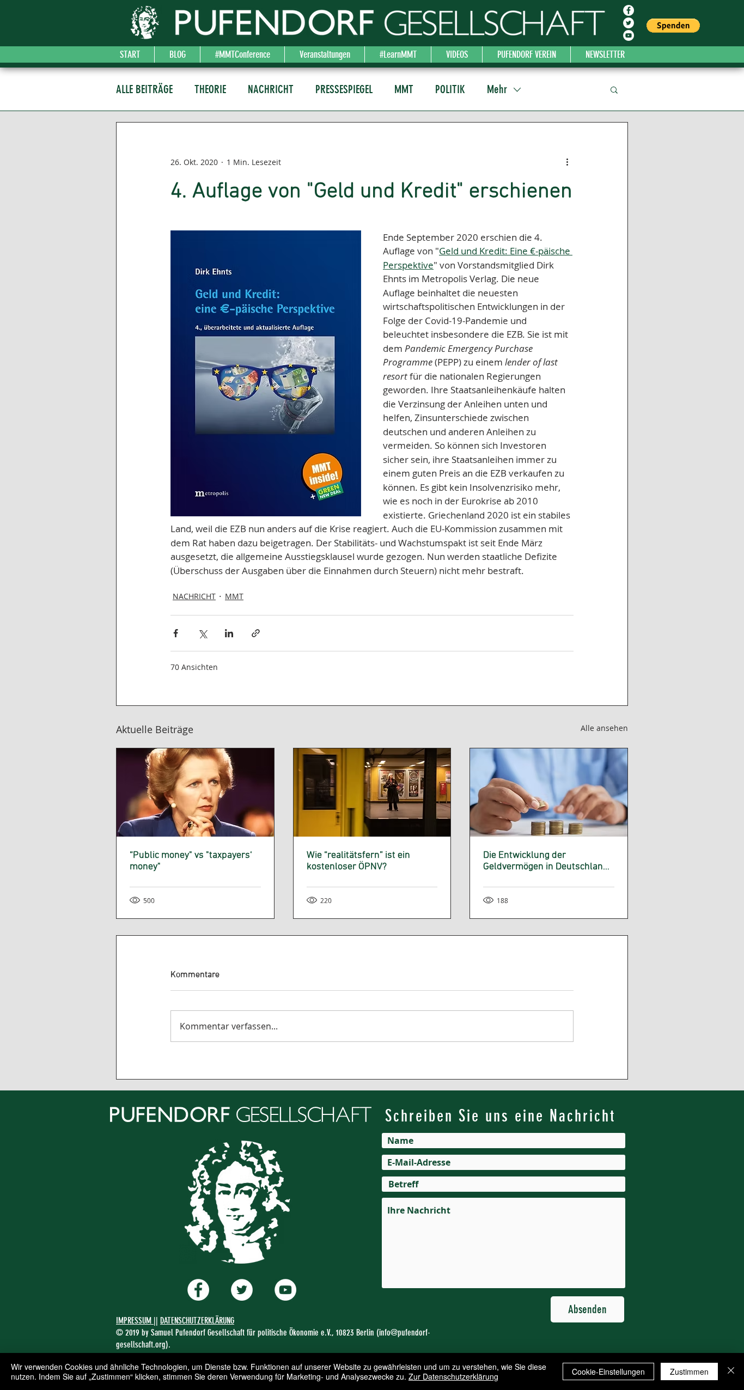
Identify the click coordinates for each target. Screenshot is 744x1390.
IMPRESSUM (135, 1320)
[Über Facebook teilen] (175, 633)
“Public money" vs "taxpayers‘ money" (191, 861)
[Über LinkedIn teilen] (229, 633)
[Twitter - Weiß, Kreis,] (628, 22)
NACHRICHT (271, 89)
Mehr (497, 89)
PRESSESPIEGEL (344, 89)
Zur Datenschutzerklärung (453, 1376)
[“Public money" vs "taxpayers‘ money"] (195, 792)
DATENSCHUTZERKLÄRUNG (197, 1320)
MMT (403, 89)
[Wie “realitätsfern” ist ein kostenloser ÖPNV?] (372, 792)
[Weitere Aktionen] (567, 161)
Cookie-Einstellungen (608, 1371)
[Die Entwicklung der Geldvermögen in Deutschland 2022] (548, 792)
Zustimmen (689, 1371)
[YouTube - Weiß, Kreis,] (628, 35)
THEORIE (210, 89)
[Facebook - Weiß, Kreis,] (628, 10)
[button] (673, 26)
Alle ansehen (604, 728)
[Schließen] (730, 1371)
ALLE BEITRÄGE (144, 89)
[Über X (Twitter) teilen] (202, 633)
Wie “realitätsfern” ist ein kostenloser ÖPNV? (358, 861)
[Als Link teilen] (256, 633)
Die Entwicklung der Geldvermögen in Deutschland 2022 (545, 861)
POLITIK (450, 89)
